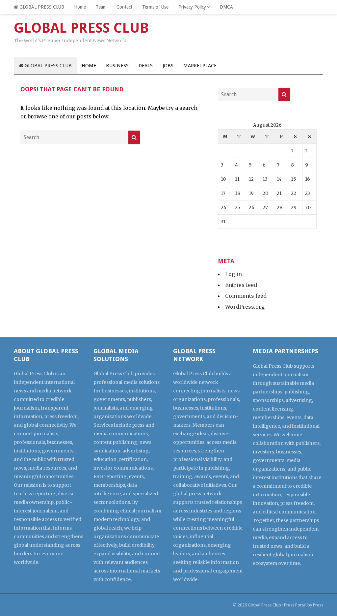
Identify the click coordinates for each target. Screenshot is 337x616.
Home (80, 7)
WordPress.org (245, 306)
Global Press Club (264, 604)
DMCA (226, 7)
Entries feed (241, 285)
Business (117, 66)
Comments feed (246, 296)
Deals (146, 66)
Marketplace (200, 66)
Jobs (168, 66)
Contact (124, 7)
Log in (233, 274)
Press (318, 604)
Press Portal (295, 604)
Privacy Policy (192, 7)
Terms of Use (155, 7)
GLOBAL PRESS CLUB (41, 7)
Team (101, 7)
